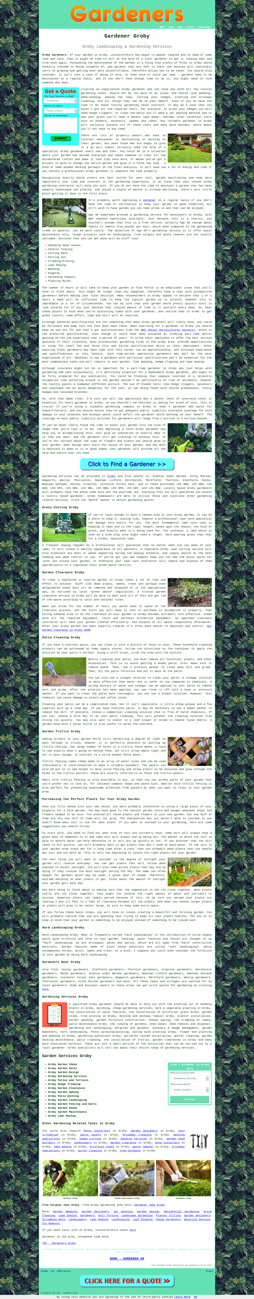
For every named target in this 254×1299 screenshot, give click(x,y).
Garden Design (148, 1211)
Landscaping (120, 1219)
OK (195, 1296)
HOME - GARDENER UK (127, 1258)
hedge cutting (90, 1138)
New (52, 1271)
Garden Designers (95, 1211)
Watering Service (197, 1219)
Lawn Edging (68, 1215)
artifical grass (102, 1146)
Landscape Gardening (137, 1215)
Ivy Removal (51, 1223)
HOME (161, 27)
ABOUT (180, 27)
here (45, 989)
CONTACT (191, 27)
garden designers (144, 1130)
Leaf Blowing (143, 1219)
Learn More (182, 1296)
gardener (77, 151)
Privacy (209, 1271)
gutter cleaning (90, 1150)
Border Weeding (65, 1211)
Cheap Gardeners (168, 1219)
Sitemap (44, 1271)
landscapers (83, 1142)
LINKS (171, 27)
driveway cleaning (137, 1134)
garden (88, 54)
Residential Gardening (181, 1211)
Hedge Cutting (64, 1271)
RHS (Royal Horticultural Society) (168, 330)
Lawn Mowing (99, 1219)
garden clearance (123, 1142)
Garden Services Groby (67, 1056)
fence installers (96, 1130)
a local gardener (154, 58)
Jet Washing (123, 1211)
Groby (111, 476)
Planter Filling (168, 1215)
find (54, 969)
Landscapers (77, 1219)
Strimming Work (53, 1219)
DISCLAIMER (204, 27)
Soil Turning (108, 1215)
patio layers (90, 1134)
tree (84, 1016)
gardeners (158, 322)
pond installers (167, 1142)
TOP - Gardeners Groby (59, 1243)
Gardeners (87, 1215)
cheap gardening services (132, 1008)
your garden (120, 287)
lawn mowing (63, 1146)
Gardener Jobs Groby (149, 1205)
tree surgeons (130, 1150)
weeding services (134, 1138)
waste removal (143, 1146)
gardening (88, 93)
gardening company (119, 406)
